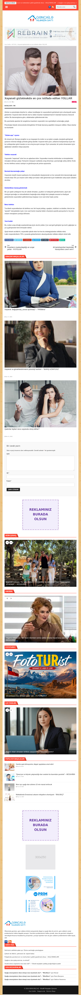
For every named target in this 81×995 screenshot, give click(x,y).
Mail (63, 240)
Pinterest (54, 240)
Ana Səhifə (8, 45)
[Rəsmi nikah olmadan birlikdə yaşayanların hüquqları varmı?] (40, 731)
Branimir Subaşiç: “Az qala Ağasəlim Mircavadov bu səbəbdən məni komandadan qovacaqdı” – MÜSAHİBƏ (38, 584)
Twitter (19, 240)
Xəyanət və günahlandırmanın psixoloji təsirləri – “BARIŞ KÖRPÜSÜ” (32, 370)
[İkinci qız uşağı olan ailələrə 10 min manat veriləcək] (9, 788)
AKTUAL (14, 45)
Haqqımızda (41, 992)
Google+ (28, 240)
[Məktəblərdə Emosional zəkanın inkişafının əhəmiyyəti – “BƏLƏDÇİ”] (9, 798)
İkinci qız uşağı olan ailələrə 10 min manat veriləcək (34, 785)
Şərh (8, 454)
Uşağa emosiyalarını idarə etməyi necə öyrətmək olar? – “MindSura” (27, 973)
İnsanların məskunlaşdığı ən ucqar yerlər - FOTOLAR (20, 248)
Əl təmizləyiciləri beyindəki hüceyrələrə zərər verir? (63, 248)
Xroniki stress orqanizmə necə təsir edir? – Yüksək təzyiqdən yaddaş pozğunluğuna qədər (33, 964)
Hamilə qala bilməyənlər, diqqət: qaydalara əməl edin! (35, 765)
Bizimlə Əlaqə (50, 992)
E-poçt (9, 481)
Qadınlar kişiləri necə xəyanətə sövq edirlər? (22, 430)
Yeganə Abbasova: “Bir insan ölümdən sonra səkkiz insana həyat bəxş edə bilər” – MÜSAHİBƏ (38, 640)
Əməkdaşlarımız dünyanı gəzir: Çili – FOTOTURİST (26, 697)
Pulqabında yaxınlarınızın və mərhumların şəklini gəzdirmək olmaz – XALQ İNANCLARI (32, 957)
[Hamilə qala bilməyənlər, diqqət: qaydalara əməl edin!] (9, 767)
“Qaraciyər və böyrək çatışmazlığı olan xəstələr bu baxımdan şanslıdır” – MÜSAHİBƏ (45, 775)
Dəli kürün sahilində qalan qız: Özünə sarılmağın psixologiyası (24, 951)
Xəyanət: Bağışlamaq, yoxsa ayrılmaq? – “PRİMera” (25, 310)
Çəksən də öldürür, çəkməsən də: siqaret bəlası (19, 954)
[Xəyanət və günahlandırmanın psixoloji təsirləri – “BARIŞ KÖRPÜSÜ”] (40, 344)
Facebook (9, 240)
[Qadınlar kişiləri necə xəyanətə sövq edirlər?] (40, 404)
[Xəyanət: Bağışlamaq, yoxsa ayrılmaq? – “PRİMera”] (40, 285)
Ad (8, 473)
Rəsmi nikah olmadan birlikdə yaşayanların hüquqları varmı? (30, 752)
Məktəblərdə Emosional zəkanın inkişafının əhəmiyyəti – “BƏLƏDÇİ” (40, 795)
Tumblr (45, 240)
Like (75, 102)
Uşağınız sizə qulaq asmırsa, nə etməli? (40, 3)
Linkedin (37, 240)
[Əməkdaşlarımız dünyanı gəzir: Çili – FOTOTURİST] (40, 675)
